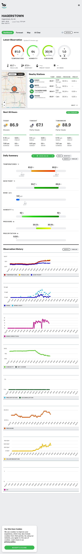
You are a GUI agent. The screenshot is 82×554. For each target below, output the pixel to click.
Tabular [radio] (74, 249)
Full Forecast (72, 112)
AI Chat (37, 33)
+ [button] (4, 102)
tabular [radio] (74, 159)
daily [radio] (59, 156)
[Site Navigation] (79, 5)
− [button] (4, 105)
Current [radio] (12, 74)
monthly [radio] (67, 156)
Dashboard (7, 33)
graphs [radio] (66, 159)
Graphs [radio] (66, 249)
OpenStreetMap (15, 107)
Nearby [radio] (20, 74)
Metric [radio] (76, 32)
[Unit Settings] (62, 33)
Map (28, 33)
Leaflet (7, 107)
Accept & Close (19, 547)
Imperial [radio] (68, 32)
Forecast (19, 33)
